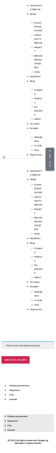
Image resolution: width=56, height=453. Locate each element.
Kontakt (34, 128)
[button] (34, 162)
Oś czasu (35, 282)
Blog (32, 81)
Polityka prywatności (19, 385)
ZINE (37, 233)
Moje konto (36, 154)
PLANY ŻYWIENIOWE (38, 26)
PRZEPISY (35, 76)
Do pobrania (38, 110)
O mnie (38, 145)
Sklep (33, 14)
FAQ (36, 304)
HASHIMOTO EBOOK (38, 39)
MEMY (37, 277)
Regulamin (14, 390)
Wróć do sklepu (16, 359)
